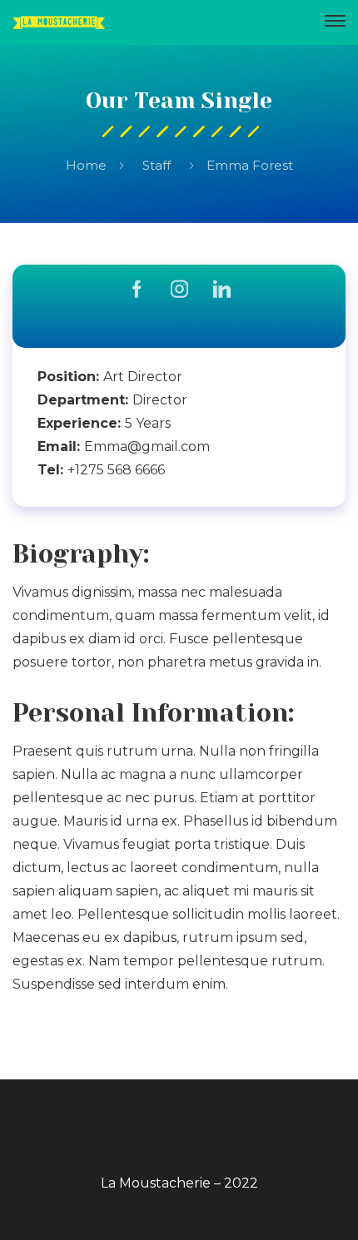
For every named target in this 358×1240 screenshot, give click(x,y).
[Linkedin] (222, 291)
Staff (156, 165)
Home (86, 165)
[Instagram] (179, 291)
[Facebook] (137, 291)
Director (159, 400)
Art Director (142, 376)
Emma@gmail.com (147, 446)
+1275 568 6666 (116, 470)
